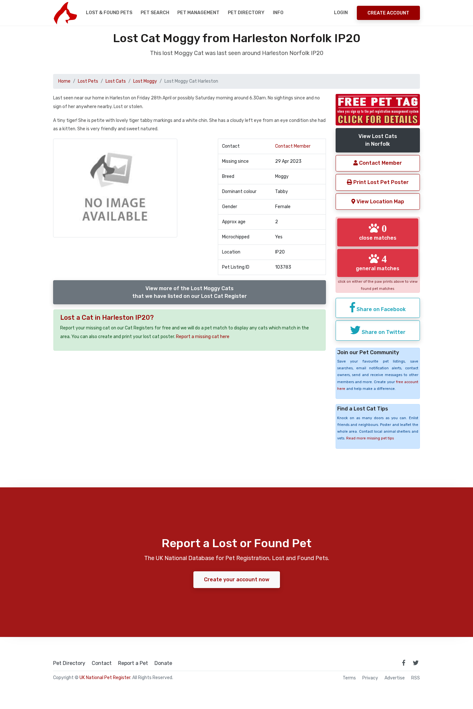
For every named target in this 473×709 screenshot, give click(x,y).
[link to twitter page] (416, 662)
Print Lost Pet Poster (380, 182)
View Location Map (379, 201)
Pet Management (198, 12)
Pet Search (155, 12)
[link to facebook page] (403, 662)
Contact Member (293, 146)
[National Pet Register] (65, 12)
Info (278, 12)
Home (64, 81)
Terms (349, 678)
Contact (102, 663)
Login (341, 12)
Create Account (388, 13)
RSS (415, 678)
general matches (377, 262)
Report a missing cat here (202, 336)
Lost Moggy (145, 81)
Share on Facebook (380, 309)
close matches (377, 232)
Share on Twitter (382, 332)
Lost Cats (116, 81)
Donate (163, 663)
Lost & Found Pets (109, 12)
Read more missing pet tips (370, 438)
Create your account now (236, 579)
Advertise (395, 678)
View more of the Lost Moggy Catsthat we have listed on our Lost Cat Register (189, 292)
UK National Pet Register (104, 677)
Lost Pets (88, 81)
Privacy (370, 678)
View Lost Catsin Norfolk (377, 140)
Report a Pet (133, 663)
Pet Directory (246, 12)
